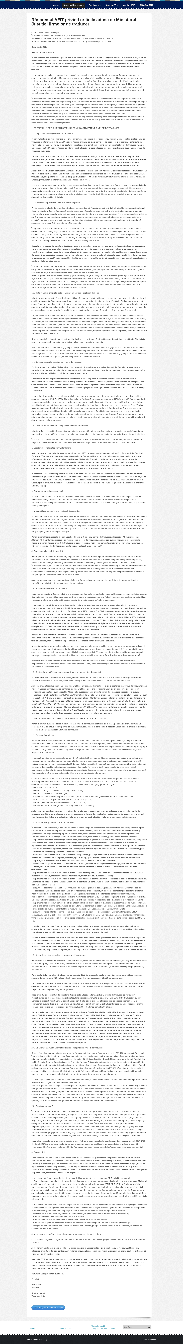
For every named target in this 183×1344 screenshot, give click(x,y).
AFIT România (32, 1340)
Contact (32, 1329)
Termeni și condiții (99, 1326)
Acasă (55, 5)
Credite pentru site (149, 1340)
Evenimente (93, 5)
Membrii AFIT (129, 5)
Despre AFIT (110, 5)
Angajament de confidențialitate (104, 1329)
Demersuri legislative (72, 5)
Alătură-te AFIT (145, 5)
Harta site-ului (65, 1329)
